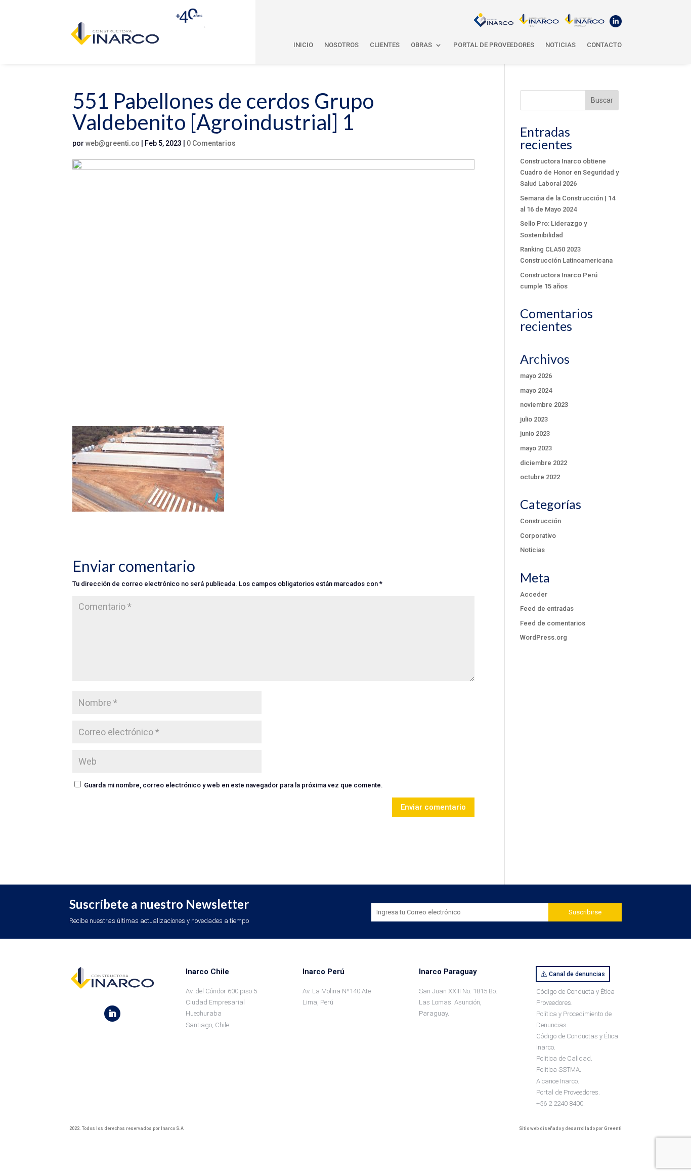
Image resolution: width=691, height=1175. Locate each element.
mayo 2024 (536, 390)
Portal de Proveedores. (568, 1092)
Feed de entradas (547, 608)
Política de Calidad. (564, 1058)
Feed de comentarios (552, 623)
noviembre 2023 (544, 404)
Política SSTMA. (558, 1069)
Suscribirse (585, 912)
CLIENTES (385, 45)
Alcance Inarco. (557, 1081)
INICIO (303, 45)
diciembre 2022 (543, 463)
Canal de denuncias (577, 974)
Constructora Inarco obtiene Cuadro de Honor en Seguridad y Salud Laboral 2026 (569, 172)
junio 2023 (535, 433)
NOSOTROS (341, 45)
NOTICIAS (560, 45)
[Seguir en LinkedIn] (112, 1013)
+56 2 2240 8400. (560, 1103)
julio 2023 (534, 419)
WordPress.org (543, 637)
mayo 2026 (536, 376)
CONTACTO (604, 45)
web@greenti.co (112, 143)
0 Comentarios (211, 143)
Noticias (532, 550)
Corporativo (538, 535)
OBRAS (421, 45)
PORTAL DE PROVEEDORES (493, 45)
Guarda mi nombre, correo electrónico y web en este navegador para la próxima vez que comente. (233, 785)
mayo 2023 (536, 448)
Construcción (540, 521)
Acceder (533, 594)
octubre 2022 (540, 477)
